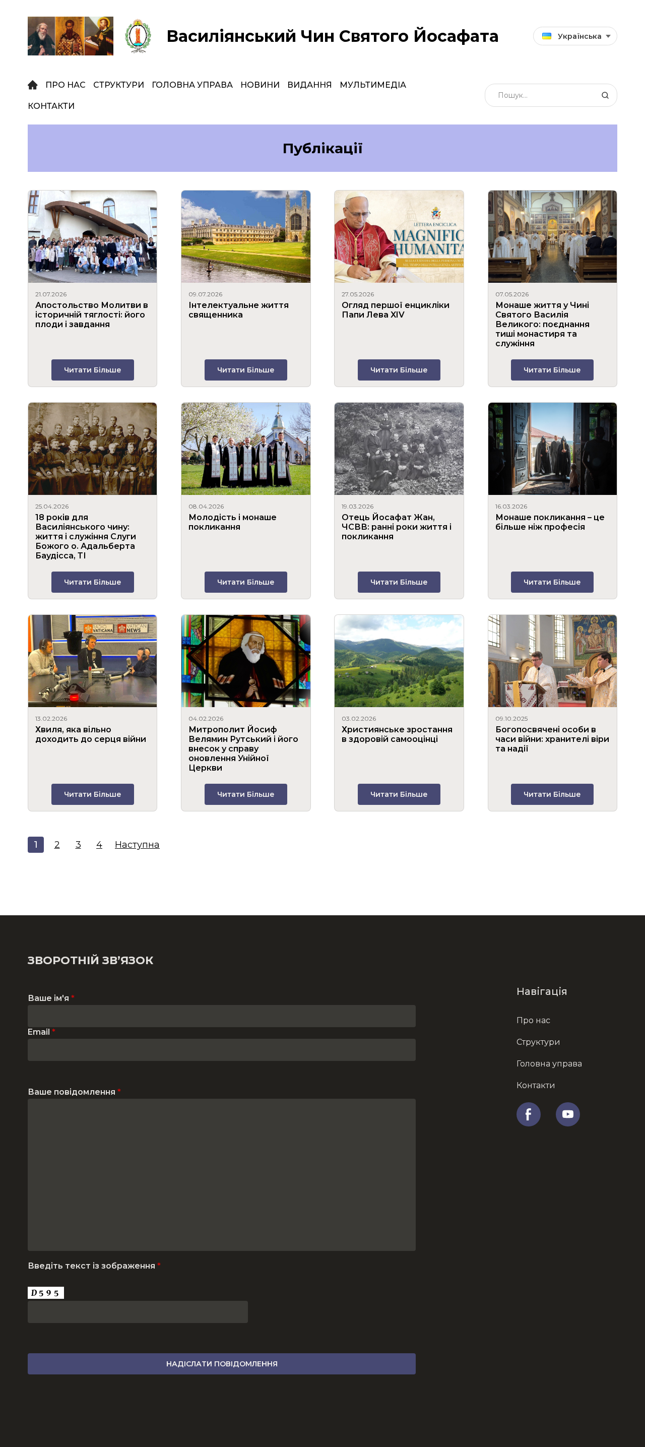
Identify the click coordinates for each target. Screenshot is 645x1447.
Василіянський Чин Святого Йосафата (332, 36)
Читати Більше (92, 369)
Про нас (65, 85)
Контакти (51, 106)
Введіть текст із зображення (94, 1266)
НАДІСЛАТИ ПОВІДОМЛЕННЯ (222, 1363)
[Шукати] (605, 95)
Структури (118, 85)
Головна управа (192, 85)
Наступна (137, 844)
